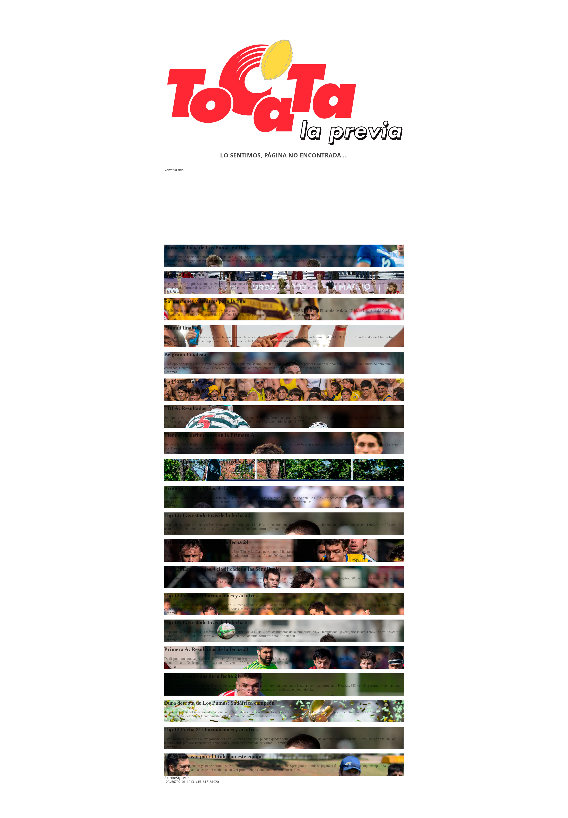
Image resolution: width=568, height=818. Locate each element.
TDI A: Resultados (185, 408)
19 (213, 782)
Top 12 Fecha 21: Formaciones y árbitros (211, 729)
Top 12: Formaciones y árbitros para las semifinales (223, 462)
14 (195, 782)
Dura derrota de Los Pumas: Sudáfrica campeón (219, 703)
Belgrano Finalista (185, 354)
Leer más (170, 265)
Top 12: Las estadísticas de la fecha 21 (207, 622)
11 (185, 782)
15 (199, 782)
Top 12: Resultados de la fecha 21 (202, 676)
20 (217, 782)
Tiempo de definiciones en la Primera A (209, 435)
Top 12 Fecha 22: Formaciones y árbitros (211, 595)
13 (192, 782)
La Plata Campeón (185, 381)
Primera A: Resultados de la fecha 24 (206, 542)
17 (206, 782)
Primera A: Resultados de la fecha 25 (206, 488)
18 (210, 782)
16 (203, 782)
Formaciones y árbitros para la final (205, 301)
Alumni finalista (182, 328)
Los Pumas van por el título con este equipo (213, 756)
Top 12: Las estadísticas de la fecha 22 (207, 515)
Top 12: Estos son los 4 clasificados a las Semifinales (223, 569)
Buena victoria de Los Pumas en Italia (207, 247)
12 (188, 782)
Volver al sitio (173, 170)
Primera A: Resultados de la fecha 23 (206, 649)
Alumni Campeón (184, 274)
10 (182, 782)
